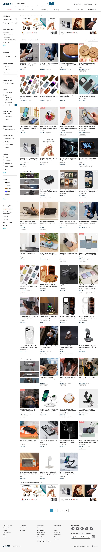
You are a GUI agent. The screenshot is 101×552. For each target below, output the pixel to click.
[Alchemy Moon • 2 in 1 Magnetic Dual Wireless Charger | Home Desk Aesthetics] (29, 52)
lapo (80, 349)
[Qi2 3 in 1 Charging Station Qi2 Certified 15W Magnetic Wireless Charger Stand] (49, 306)
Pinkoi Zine (5, 530)
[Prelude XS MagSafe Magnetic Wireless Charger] (69, 84)
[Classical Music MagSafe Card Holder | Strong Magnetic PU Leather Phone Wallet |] (69, 179)
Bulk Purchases (41, 530)
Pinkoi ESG (57, 532)
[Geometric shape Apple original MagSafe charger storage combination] (88, 147)
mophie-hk (22, 444)
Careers (56, 536)
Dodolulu (50, 6)
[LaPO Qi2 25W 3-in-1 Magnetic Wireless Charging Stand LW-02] (88, 335)
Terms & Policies (41, 534)
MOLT (61, 67)
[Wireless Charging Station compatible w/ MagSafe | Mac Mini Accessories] (49, 179)
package (5, 216)
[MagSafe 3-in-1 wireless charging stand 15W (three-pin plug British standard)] (49, 398)
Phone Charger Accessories (7, 213)
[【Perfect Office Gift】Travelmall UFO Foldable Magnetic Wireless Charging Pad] (29, 116)
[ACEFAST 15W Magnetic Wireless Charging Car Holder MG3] (69, 147)
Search (51, 3)
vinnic (21, 476)
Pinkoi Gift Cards (7, 532)
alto (21, 225)
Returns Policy (40, 539)
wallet (32, 6)
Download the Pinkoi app (82, 537)
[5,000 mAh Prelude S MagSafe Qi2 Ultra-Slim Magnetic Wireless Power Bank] (29, 306)
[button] (16, 105)
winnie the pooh (7, 222)
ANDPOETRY (63, 193)
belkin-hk (42, 413)
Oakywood (22, 257)
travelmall (22, 130)
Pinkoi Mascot (57, 534)
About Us (56, 527)
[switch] (10, 19)
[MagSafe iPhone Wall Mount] (29, 242)
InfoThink (42, 130)
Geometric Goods (44, 193)
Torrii (41, 381)
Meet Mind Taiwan (83, 99)
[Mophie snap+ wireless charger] (29, 430)
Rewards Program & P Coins (43, 541)
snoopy (5, 225)
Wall (4, 534)
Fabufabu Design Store (46, 320)
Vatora (41, 67)
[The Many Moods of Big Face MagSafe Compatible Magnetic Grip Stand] (69, 211)
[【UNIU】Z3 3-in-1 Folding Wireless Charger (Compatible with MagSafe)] (88, 398)
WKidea (81, 162)
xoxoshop (37, 6)
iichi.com (56, 539)
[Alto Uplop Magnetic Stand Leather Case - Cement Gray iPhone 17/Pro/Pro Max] (29, 211)
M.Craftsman (63, 444)
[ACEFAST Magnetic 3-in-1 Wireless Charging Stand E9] (69, 462)
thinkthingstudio (63, 288)
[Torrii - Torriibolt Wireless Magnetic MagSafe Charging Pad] (49, 367)
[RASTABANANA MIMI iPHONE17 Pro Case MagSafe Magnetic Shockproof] (49, 147)
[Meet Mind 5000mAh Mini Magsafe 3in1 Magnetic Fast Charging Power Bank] (88, 84)
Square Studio (63, 225)
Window (5, 536)
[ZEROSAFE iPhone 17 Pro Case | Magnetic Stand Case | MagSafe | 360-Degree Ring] (49, 274)
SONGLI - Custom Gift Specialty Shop (88, 288)
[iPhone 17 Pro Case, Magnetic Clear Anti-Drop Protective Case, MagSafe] (29, 335)
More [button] (4, 45)
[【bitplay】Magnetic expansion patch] (49, 430)
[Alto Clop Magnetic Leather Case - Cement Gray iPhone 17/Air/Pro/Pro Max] (69, 242)
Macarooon (23, 99)
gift (41, 6)
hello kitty (45, 6)
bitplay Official (43, 444)
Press (55, 530)
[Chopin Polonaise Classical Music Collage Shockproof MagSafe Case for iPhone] (88, 179)
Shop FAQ (22, 530)
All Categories (6, 527)
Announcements (41, 532)
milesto (28, 6)
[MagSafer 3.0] (69, 274)
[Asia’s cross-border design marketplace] (7, 4)
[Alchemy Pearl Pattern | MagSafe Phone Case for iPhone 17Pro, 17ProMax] (29, 147)
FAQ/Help (39, 527)
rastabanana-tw (44, 162)
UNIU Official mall (83, 413)
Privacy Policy (40, 536)
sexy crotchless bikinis (20, 6)
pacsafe (5, 219)
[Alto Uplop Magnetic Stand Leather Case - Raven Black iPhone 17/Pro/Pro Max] (49, 211)
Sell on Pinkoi (77, 4)
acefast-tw (62, 162)
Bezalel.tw (62, 99)
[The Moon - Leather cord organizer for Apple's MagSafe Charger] (69, 398)
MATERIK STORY (24, 67)
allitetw (41, 476)
